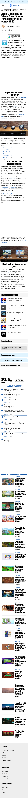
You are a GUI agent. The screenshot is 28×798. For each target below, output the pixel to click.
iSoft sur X (4, 792)
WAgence (4, 789)
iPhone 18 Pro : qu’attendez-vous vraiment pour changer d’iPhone (12, 395)
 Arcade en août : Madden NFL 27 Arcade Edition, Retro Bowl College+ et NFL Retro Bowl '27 (20, 707)
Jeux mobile (6, 9)
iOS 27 (18, 1)
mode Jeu (12, 178)
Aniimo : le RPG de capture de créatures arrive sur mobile (20, 494)
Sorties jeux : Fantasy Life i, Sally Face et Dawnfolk (19, 568)
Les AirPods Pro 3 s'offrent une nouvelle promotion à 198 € (14, 434)
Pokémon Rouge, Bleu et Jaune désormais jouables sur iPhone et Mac (20, 482)
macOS (10, 33)
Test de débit (5, 776)
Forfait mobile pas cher (7, 773)
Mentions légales (5, 762)
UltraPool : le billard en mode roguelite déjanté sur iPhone (20, 506)
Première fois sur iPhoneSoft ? (8, 750)
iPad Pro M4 (16, 106)
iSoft (3, 752)
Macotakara (22, 97)
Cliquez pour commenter (14, 360)
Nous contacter (5, 771)
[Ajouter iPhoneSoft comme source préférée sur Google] (14, 36)
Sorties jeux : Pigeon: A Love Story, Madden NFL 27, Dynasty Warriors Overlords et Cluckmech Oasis (20, 690)
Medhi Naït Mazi (10, 26)
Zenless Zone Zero (7, 155)
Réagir (4, 30)
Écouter (11, 30)
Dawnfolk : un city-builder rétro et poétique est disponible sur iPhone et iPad (20, 593)
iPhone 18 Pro (13, 1)
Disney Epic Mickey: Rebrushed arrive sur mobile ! (18, 675)
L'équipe (4, 755)
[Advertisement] (14, 74)
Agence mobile (5, 787)
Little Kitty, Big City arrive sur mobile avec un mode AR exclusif (20, 621)
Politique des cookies (6, 760)
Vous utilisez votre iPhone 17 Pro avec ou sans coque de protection (14, 390)
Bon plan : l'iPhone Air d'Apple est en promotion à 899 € (13, 400)
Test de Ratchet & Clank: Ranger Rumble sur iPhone (20, 519)
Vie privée (4, 757)
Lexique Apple (5, 778)
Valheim (5, 153)
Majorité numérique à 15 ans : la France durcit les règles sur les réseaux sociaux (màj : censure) (14, 411)
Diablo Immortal (7, 151)
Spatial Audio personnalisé (8, 187)
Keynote (2, 1)
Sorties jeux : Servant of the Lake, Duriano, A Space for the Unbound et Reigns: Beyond (20, 608)
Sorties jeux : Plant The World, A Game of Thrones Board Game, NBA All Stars (16, 307)
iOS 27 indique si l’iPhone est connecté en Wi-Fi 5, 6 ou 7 (14, 439)
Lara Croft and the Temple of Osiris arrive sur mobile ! (20, 580)
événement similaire (6, 273)
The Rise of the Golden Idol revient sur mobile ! (19, 733)
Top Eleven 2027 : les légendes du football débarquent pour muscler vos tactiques (20, 661)
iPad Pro (4, 33)
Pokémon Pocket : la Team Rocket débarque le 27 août (20, 557)
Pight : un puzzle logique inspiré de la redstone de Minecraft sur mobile (20, 647)
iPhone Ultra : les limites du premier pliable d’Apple (12, 429)
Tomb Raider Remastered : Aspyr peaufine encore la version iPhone (20, 544)
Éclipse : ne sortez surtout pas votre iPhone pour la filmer (13, 405)
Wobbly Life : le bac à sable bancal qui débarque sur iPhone (20, 531)
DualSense (4, 118)
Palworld (5, 157)
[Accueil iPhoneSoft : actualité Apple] (2, 9)
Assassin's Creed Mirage (9, 149)
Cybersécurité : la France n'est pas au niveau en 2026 (13, 417)
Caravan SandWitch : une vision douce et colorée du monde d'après (20, 721)
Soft (16, 5)
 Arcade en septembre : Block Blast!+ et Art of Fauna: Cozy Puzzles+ (20, 634)
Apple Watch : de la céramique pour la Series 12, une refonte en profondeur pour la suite (14, 423)
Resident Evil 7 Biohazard (9, 148)
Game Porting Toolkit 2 (9, 194)
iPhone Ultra (7, 1)
